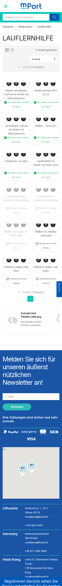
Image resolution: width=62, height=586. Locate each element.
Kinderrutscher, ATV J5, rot (46, 92)
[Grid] (7, 50)
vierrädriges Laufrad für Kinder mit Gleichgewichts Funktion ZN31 (16, 129)
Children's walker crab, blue (16, 269)
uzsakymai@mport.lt (36, 516)
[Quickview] (16, 83)
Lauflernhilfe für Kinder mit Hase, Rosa (16, 198)
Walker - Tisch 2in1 (46, 125)
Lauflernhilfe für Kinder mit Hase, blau (46, 198)
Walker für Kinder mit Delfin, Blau (16, 233)
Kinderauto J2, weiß (16, 161)
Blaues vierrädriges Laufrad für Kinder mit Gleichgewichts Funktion (16, 94)
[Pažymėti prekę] (23, 83)
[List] (12, 50)
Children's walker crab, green (45, 269)
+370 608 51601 (34, 525)
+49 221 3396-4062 (36, 551)
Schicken (17, 407)
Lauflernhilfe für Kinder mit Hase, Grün (46, 163)
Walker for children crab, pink (46, 233)
